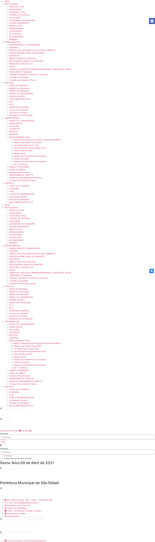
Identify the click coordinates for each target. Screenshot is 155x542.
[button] (77, 445)
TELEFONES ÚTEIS (17, 12)
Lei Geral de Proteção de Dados (23, 180)
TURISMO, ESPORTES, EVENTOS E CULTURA (28, 74)
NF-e (11, 104)
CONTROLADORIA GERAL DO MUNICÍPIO (27, 53)
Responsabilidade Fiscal (19, 137)
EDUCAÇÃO (14, 55)
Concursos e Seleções (18, 110)
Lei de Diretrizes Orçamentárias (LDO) (30, 148)
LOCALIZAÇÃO (15, 31)
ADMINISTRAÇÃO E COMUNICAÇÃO (24, 45)
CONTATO (9, 183)
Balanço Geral (20, 153)
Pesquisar (4, 433)
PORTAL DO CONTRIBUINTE (21, 93)
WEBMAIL (13, 39)
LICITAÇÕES (14, 126)
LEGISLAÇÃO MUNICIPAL (20, 99)
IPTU (11, 102)
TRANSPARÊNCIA (12, 118)
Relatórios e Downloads (19, 88)
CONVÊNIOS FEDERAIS (19, 107)
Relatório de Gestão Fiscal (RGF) (28, 142)
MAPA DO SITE (15, 26)
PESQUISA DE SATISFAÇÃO (21, 115)
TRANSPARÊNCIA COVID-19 (21, 175)
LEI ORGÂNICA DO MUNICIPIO (22, 20)
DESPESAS (13, 134)
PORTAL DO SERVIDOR (19, 91)
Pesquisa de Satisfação (19, 199)
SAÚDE (12, 66)
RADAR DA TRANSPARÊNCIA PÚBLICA (25, 178)
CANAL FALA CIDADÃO (19, 186)
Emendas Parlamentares (19, 172)
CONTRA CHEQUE (17, 96)
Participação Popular (18, 197)
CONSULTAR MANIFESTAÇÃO (21, 194)
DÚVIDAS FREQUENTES (19, 23)
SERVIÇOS (9, 83)
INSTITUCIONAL (11, 4)
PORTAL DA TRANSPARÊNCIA (22, 121)
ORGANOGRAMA (16, 28)
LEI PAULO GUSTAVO (18, 112)
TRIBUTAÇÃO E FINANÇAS (20, 72)
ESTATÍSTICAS (15, 34)
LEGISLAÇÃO (14, 18)
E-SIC (11, 191)
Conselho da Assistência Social (22, 80)
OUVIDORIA (14, 188)
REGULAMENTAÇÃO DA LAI (21, 202)
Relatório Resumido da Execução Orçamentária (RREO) (37, 140)
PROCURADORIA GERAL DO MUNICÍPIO (26, 61)
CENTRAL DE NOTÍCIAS (19, 15)
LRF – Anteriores (21, 164)
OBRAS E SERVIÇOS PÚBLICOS (22, 58)
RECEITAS (13, 131)
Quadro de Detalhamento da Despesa (30, 156)
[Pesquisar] (3, 441)
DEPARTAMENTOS (12, 42)
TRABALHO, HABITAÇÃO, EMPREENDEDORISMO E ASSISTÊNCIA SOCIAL (40, 69)
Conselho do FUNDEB (18, 77)
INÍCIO (7, 1)
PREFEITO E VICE (16, 7)
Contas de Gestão (21, 159)
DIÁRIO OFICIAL (16, 123)
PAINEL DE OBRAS (17, 169)
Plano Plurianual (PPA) (23, 150)
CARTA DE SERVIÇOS (18, 85)
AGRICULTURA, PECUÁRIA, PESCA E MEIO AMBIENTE (32, 50)
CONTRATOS (14, 129)
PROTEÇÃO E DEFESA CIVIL (21, 64)
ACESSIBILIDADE (16, 37)
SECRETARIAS (15, 9)
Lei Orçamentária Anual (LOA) (26, 145)
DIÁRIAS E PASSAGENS (19, 167)
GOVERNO (13, 47)
